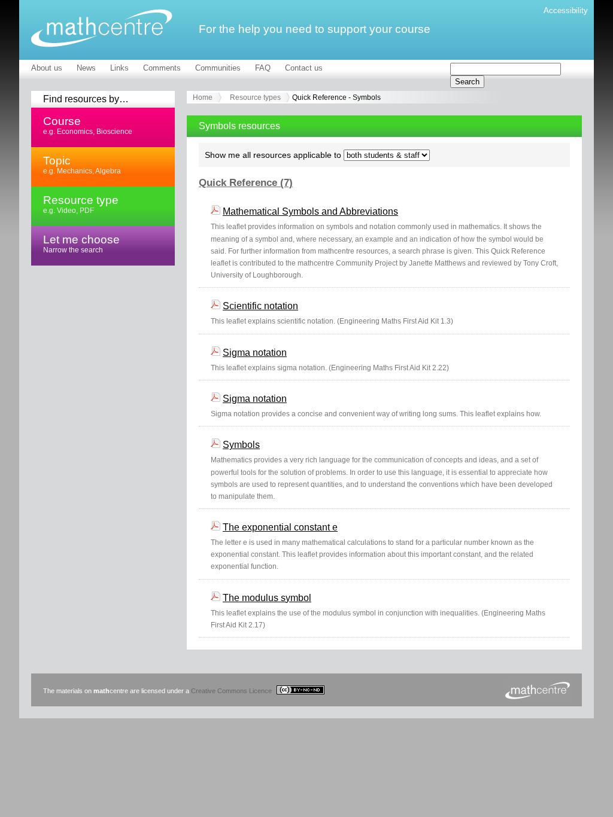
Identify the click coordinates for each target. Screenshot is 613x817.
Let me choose (81, 243)
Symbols (241, 445)
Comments (162, 67)
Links (119, 67)
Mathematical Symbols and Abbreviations (310, 211)
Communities (218, 67)
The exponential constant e (280, 527)
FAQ (263, 67)
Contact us (304, 67)
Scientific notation (260, 306)
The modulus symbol (267, 598)
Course (87, 125)
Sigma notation (255, 352)
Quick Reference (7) (246, 182)
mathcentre (101, 28)
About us (46, 67)
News (86, 67)
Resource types (255, 97)
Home (203, 97)
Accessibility (566, 10)
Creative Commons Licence (232, 690)
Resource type (81, 204)
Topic (82, 164)
